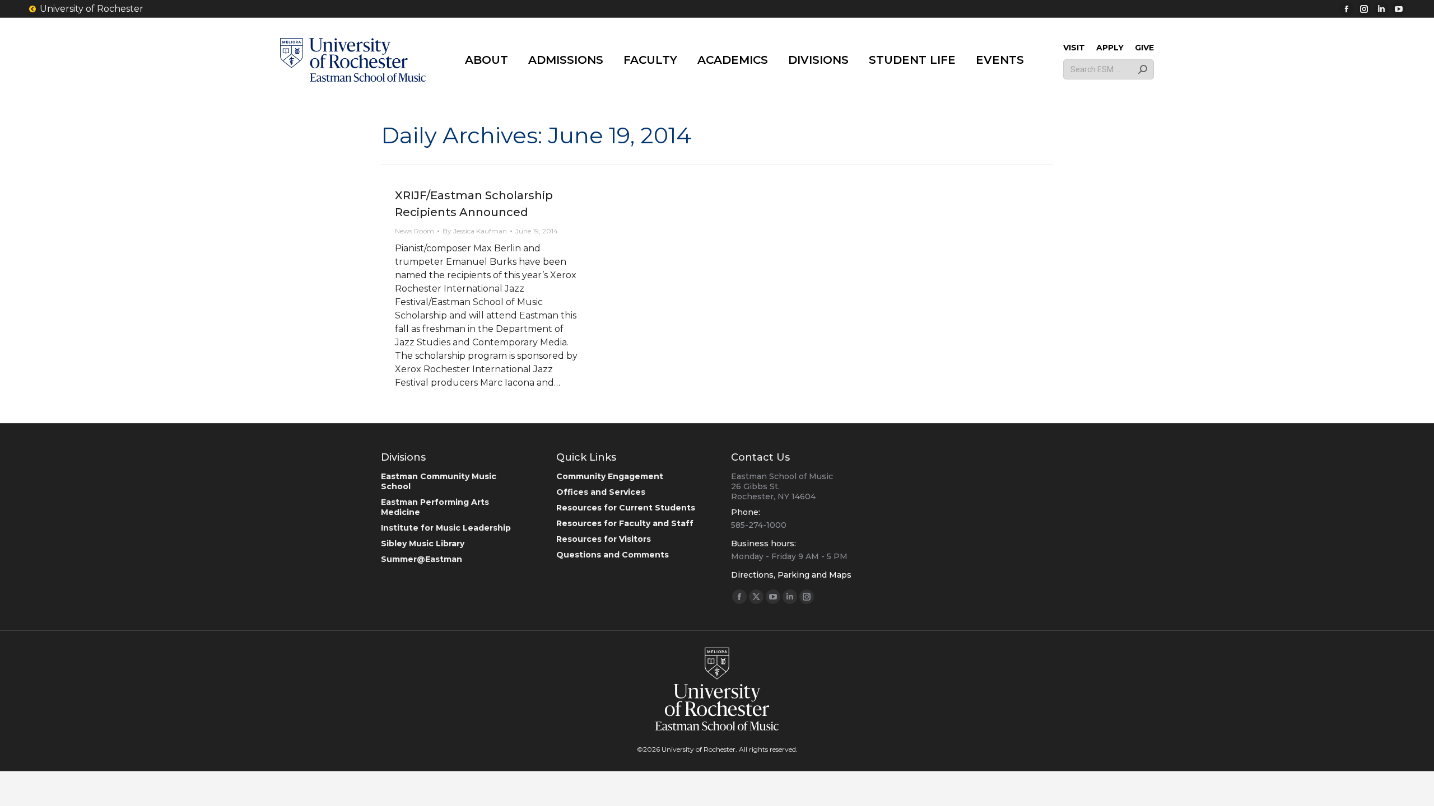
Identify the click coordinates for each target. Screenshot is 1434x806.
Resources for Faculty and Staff (624, 523)
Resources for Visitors (603, 539)
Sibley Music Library (422, 543)
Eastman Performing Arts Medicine (435, 507)
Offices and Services (600, 492)
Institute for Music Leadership (446, 528)
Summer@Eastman (421, 559)
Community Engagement (609, 476)
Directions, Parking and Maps (791, 575)
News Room (414, 231)
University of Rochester (91, 8)
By (475, 231)
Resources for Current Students (625, 508)
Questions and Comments (612, 555)
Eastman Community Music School (438, 481)
